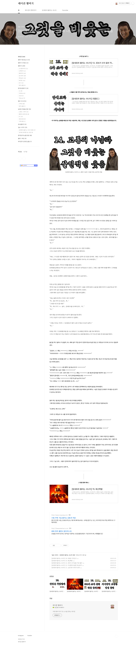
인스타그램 (19, 158)
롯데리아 (22, 73)
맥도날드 (22, 78)
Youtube (65, 10)
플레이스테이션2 (24, 114)
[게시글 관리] (59, 545)
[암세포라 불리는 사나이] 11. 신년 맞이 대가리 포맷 (65, 567)
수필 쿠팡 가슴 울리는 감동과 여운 (63, 518)
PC (21, 116)
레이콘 (21, 57)
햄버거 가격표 (23, 63)
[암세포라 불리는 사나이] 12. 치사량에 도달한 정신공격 (66, 565)
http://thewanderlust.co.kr (59, 528)
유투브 (24, 158)
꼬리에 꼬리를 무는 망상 (26, 132)
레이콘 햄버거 (26, 3)
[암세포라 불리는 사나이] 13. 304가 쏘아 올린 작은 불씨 (66, 563)
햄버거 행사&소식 (24, 60)
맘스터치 (22, 76)
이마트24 (22, 93)
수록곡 (22, 104)
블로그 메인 (22, 138)
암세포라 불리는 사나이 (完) (67, 555)
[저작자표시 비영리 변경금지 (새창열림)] (71, 545)
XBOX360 (22, 119)
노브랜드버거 (23, 68)
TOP (116, 636)
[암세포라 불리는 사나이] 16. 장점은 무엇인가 (64, 558)
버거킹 (22, 80)
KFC (21, 83)
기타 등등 (22, 121)
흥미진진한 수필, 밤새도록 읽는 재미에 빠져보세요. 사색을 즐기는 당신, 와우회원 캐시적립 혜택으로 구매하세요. (83, 521)
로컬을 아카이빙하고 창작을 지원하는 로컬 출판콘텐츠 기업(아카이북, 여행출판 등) (77, 533)
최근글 (20, 152)
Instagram (21, 635)
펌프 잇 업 (22, 101)
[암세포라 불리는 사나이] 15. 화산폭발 (62, 561)
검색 (112, 3)
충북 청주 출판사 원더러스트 (61, 531)
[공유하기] (56, 545)
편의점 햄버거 (23, 88)
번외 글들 (22, 85)
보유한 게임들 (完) (24, 109)
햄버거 (21, 66)
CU (20, 91)
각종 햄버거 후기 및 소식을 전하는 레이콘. (64, 611)
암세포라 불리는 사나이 (49, 10)
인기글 (25, 152)
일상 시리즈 (55, 555)
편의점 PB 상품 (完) (25, 135)
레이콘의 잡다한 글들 (25, 141)
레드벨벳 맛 (22, 124)
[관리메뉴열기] (132, 3)
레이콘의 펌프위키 (30, 10)
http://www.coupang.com (59, 515)
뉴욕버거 (22, 71)
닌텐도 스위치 (23, 112)
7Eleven (22, 98)
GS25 (21, 96)
